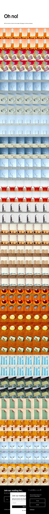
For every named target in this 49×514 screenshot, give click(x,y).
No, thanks (24, 510)
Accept (37, 500)
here (23, 23)
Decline (37, 504)
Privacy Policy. (37, 496)
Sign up (24, 506)
